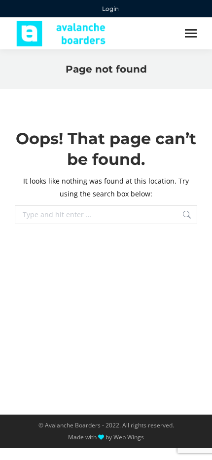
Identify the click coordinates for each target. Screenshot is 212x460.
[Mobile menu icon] (190, 33)
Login (110, 8)
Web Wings (128, 437)
